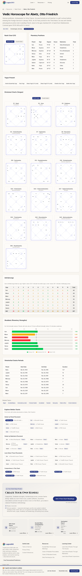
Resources (9, 9)
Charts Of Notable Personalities (50, 551)
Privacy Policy (26, 549)
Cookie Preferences (27, 552)
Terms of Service (27, 546)
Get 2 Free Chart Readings (65, 499)
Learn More (23, 533)
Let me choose (51, 571)
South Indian (19, 41)
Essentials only (63, 571)
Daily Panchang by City (48, 557)
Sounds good (74, 571)
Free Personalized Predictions (12, 560)
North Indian (10, 41)
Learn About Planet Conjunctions (70, 556)
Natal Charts (18, 9)
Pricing (50, 2)
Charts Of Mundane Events (49, 554)
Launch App (75, 2)
